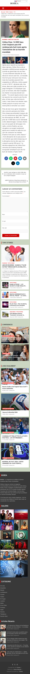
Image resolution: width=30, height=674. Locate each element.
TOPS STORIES (7, 243)
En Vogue (2, 599)
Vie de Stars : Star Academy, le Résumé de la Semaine (18, 304)
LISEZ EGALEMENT (9, 366)
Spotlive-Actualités (8, 383)
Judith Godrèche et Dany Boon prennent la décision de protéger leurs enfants (15, 181)
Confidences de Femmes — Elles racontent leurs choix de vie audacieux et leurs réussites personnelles (14, 357)
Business (5, 39)
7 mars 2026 (13, 287)
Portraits (2, 607)
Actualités (3, 588)
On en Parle (13, 311)
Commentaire (6, 196)
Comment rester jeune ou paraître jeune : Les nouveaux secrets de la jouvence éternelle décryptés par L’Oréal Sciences (17, 633)
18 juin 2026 (5, 414)
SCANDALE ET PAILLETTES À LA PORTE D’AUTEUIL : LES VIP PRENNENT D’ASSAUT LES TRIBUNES (14, 437)
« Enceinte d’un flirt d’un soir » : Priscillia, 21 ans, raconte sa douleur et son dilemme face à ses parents (18, 646)
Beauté (2, 590)
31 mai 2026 (5, 439)
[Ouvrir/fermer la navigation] (3, 8)
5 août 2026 (5, 359)
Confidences (6, 336)
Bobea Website (17, 669)
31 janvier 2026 (13, 307)
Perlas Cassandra (15, 54)
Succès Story (4, 616)
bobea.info (11, 268)
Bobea (18, 667)
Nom (3, 214)
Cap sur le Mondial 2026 (9, 412)
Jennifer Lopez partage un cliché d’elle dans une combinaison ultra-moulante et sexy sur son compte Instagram (15, 174)
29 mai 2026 (5, 268)
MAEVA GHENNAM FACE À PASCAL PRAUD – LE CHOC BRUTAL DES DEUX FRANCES (18, 295)
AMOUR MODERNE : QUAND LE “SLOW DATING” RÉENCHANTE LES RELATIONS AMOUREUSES (15, 266)
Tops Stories (11, 263)
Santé (1, 609)
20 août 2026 (5, 341)
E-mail (3, 221)
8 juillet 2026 (5, 390)
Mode (2, 603)
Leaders (2, 601)
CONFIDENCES (7, 325)
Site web (4, 228)
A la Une (2, 586)
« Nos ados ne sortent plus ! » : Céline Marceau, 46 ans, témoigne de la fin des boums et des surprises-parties (17, 653)
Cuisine (2, 594)
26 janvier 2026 (13, 317)
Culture (2, 596)
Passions (4, 263)
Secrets (2, 612)
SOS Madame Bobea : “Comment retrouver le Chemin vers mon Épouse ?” (18, 315)
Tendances (3, 614)
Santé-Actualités (13, 39)
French (19, 1)
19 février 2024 (6, 54)
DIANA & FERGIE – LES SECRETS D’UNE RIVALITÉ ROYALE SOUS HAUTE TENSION (17, 287)
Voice (12, 336)
